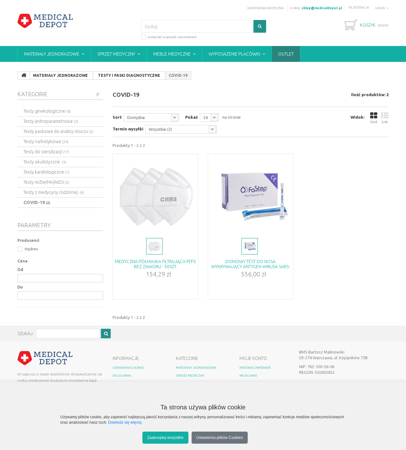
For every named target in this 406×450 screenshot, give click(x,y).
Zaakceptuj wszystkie (165, 437)
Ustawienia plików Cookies (219, 437)
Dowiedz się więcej (124, 422)
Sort (117, 117)
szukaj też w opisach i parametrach (172, 37)
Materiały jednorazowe (51, 53)
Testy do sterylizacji (46, 151)
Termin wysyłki (128, 129)
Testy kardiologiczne (46, 172)
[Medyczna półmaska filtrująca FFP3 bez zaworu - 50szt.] (155, 195)
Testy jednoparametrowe (50, 121)
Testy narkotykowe (46, 141)
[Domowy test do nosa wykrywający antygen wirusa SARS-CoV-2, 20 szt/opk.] (250, 195)
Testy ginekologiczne (47, 111)
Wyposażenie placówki (234, 53)
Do (20, 287)
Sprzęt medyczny (116, 53)
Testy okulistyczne (44, 161)
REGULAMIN (122, 375)
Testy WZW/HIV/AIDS (46, 182)
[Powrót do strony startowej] (24, 75)
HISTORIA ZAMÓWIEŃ (255, 367)
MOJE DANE (248, 375)
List (385, 122)
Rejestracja (359, 7)
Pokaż (191, 117)
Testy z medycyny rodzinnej (53, 192)
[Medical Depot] (45, 21)
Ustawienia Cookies (128, 367)
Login (380, 8)
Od (20, 269)
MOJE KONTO (253, 358)
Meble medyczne (172, 53)
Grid (373, 122)
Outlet (286, 53)
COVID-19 (36, 202)
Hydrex (31, 249)
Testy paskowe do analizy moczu (58, 131)
